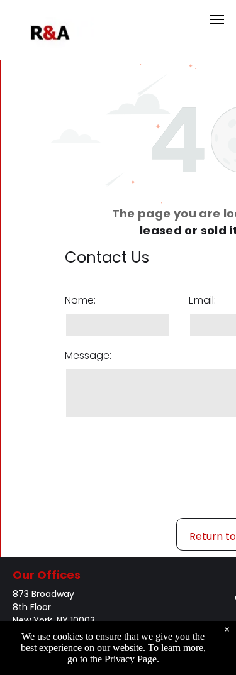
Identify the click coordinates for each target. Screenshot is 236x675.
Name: (80, 300)
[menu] (217, 19)
